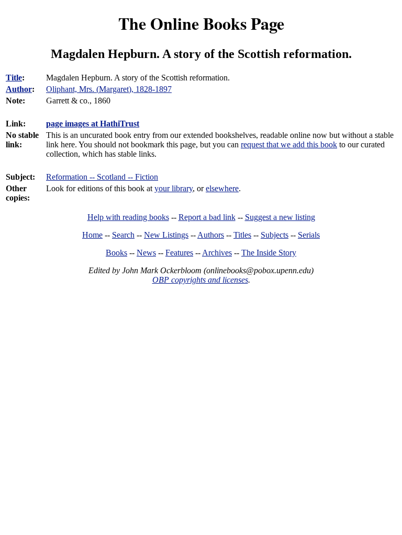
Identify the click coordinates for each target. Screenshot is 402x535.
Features (179, 252)
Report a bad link (207, 217)
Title (14, 77)
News (146, 252)
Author (19, 89)
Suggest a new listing (280, 217)
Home (92, 234)
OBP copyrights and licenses (200, 279)
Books (116, 252)
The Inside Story (268, 252)
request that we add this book (289, 144)
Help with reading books (128, 217)
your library (173, 188)
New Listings (166, 234)
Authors (210, 234)
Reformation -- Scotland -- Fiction (102, 176)
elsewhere (222, 188)
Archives (217, 252)
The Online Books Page (201, 23)
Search (123, 234)
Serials (309, 234)
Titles (242, 234)
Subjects (274, 234)
